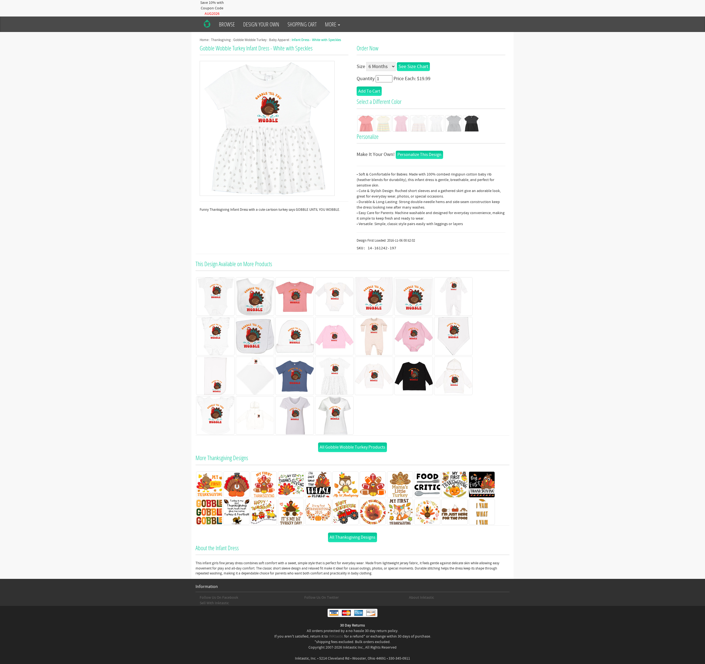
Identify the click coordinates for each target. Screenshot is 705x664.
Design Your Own (261, 24)
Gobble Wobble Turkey (250, 40)
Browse (227, 24)
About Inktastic (421, 597)
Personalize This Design (419, 154)
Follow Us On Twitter (321, 597)
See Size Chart (413, 66)
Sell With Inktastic (214, 603)
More (331, 24)
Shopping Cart (302, 24)
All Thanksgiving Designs (352, 537)
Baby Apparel (279, 40)
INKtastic (336, 636)
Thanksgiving (221, 40)
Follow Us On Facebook (219, 597)
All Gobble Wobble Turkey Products (352, 447)
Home (204, 40)
